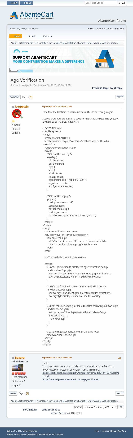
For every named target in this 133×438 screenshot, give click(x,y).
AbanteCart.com (60, 413)
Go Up (13, 393)
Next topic (116, 88)
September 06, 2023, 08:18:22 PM (57, 106)
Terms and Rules (108, 431)
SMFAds (10, 434)
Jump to (77, 406)
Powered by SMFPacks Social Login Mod (45, 434)
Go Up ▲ (122, 431)
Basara (20, 357)
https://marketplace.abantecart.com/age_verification (70, 379)
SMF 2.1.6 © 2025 (14, 431)
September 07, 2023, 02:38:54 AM (57, 357)
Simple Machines (30, 431)
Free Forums (21, 434)
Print (120, 97)
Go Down (15, 97)
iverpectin (22, 106)
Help (97, 431)
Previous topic (100, 88)
